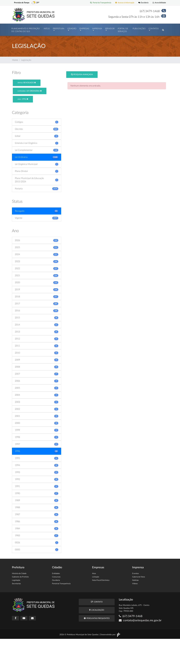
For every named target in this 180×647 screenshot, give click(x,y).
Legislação (16, 580)
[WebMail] (32, 618)
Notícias (135, 580)
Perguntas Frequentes (98, 618)
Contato (98, 602)
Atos (94, 573)
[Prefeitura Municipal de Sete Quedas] (33, 14)
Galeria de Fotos (138, 577)
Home (15, 60)
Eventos (135, 573)
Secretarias (16, 584)
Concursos (56, 577)
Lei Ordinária (29, 91)
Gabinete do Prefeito (20, 577)
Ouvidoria (144, 3)
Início (47, 29)
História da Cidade (19, 573)
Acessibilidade (160, 3)
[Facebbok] (15, 618)
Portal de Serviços (123, 30)
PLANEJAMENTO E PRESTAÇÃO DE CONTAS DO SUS (25, 30)
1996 (22, 99)
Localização (97, 610)
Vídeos (135, 584)
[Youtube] (23, 618)
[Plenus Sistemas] (118, 634)
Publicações (139, 29)
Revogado (26, 83)
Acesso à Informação (125, 3)
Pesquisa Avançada (83, 74)
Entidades (56, 573)
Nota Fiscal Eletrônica (100, 580)
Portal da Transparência (101, 3)
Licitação (95, 577)
